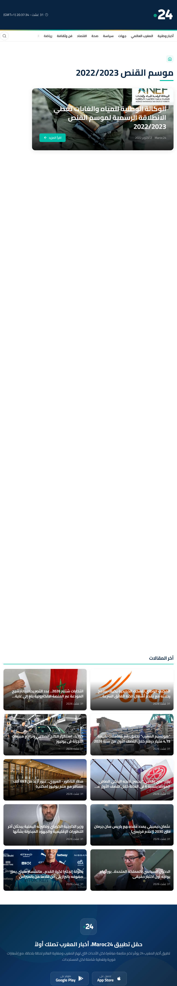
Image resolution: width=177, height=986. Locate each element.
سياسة (108, 36)
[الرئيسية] (170, 59)
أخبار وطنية (166, 36)
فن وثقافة (64, 36)
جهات (122, 36)
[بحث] (4, 36)
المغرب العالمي (142, 36)
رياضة (48, 36)
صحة (94, 36)
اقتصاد (82, 36)
